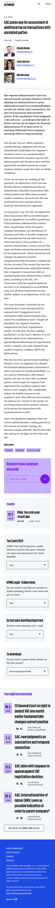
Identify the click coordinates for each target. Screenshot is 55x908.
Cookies (9, 856)
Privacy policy (13, 852)
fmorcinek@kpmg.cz (26, 78)
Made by (10, 899)
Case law (7, 40)
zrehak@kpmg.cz (24, 51)
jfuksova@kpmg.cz (25, 65)
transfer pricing (21, 40)
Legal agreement (14, 848)
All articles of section (24, 828)
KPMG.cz (10, 860)
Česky (48, 4)
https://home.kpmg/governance (19, 893)
